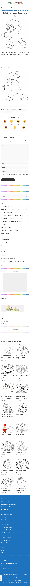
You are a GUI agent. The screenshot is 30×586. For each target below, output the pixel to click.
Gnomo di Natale (20, 414)
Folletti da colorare (7, 111)
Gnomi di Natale (20, 434)
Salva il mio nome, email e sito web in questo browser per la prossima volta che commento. (15, 175)
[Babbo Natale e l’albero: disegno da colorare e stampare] (7, 369)
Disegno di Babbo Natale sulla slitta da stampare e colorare (22, 377)
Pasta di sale (4, 298)
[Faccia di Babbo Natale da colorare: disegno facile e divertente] (7, 388)
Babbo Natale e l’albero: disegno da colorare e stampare (7, 377)
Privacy (1, 578)
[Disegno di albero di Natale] (7, 446)
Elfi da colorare (22, 109)
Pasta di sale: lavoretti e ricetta (9, 324)
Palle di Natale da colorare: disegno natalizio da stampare (21, 357)
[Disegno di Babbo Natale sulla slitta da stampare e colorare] (22, 369)
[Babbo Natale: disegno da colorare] (7, 464)
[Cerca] (27, 2)
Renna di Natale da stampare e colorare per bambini (7, 357)
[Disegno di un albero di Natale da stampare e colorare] (7, 408)
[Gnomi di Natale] (22, 428)
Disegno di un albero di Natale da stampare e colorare (7, 416)
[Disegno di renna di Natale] (22, 464)
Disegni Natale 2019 (11, 109)
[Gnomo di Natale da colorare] (7, 428)
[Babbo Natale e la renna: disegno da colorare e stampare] (22, 388)
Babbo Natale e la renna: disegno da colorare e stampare (21, 396)
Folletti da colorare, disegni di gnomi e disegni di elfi (15, 10)
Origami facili (4, 321)
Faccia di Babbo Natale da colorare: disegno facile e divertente (7, 396)
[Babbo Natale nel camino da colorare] (7, 482)
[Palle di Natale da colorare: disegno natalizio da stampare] (22, 349)
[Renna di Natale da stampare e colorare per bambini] (7, 349)
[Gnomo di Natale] (22, 408)
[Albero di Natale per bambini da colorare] (22, 446)
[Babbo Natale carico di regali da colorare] (22, 482)
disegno (10, 67)
